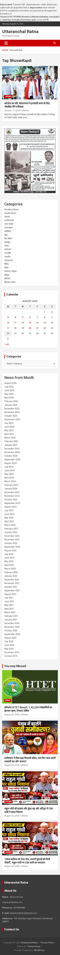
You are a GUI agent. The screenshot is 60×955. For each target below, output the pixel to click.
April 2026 (9, 397)
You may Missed (15, 666)
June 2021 (9, 601)
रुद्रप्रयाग (8, 260)
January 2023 (10, 532)
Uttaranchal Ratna (20, 31)
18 (15, 328)
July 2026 (8, 386)
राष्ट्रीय (7, 256)
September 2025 (12, 419)
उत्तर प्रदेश (8, 224)
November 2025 (12, 412)
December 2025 (11, 408)
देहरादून (7, 242)
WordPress (39, 950)
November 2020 (12, 627)
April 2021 (9, 608)
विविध (6, 264)
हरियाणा (7, 278)
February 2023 (11, 528)
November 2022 (12, 539)
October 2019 (10, 656)
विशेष (6, 267)
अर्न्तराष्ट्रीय (9, 220)
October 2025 (10, 416)
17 (8, 328)
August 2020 (10, 638)
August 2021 (10, 594)
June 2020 (9, 645)
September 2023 (12, 503)
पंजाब (6, 246)
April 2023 (9, 521)
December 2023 (11, 492)
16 (52, 322)
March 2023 (10, 525)
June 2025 (9, 426)
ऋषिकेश (7, 231)
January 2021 (10, 619)
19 (23, 328)
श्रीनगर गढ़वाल (10, 271)
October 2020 (10, 630)
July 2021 (8, 597)
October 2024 (10, 456)
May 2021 (9, 605)
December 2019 (11, 652)
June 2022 (9, 557)
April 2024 (9, 477)
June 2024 (9, 470)
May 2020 (9, 648)
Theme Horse (33, 946)
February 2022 (11, 572)
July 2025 (8, 423)
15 (45, 322)
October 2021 (10, 587)
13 (30, 322)
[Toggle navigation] (6, 43)
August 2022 (10, 550)
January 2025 (10, 445)
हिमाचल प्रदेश (9, 282)
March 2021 (10, 612)
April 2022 (9, 565)
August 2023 (10, 507)
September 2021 (12, 590)
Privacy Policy (47, 942)
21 (37, 328)
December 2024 (11, 448)
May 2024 (9, 474)
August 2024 (10, 463)
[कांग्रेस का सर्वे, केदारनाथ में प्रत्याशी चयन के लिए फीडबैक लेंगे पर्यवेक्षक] (30, 83)
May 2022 (9, 561)
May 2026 (9, 394)
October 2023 (10, 499)
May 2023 (9, 517)
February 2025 (11, 441)
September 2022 (12, 547)
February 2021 (11, 616)
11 (15, 322)
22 (45, 328)
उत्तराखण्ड (8, 96)
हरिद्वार (6, 275)
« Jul (6, 344)
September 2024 (12, 459)
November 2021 (12, 583)
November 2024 (12, 452)
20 (30, 328)
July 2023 (8, 510)
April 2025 (9, 434)
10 (8, 322)
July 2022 (8, 554)
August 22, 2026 (11, 714)
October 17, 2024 (12, 110)
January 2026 (10, 405)
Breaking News (11, 209)
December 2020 (11, 623)
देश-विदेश (8, 238)
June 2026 (9, 390)
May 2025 (9, 430)
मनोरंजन (7, 249)
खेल (6, 235)
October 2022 (10, 543)
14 (37, 322)
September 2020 (12, 634)
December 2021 (11, 579)
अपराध (7, 216)
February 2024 (11, 485)
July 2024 (8, 466)
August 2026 (10, 383)
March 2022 (10, 568)
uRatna (25, 110)
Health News (10, 213)
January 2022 (10, 576)
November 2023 (12, 496)
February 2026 (11, 401)
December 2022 (11, 536)
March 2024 (10, 481)
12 (23, 322)
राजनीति (7, 253)
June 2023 (9, 514)
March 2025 (10, 437)
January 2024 (10, 488)
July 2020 (8, 641)
